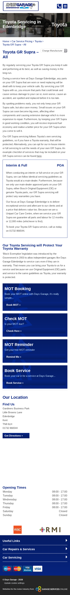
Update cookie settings (14, 583)
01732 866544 (10, 428)
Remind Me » (13, 356)
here (39, 156)
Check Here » (13, 331)
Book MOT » (13, 304)
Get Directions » (13, 435)
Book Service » (14, 382)
